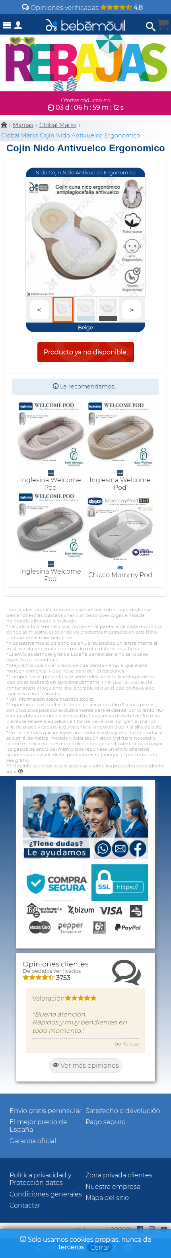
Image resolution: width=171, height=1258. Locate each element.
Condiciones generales (46, 1194)
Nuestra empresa (113, 1186)
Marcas (23, 125)
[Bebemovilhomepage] (85, 24)
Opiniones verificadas (86, 8)
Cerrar (99, 1247)
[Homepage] (4, 125)
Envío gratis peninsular (46, 1111)
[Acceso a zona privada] (18, 27)
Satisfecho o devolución (123, 1111)
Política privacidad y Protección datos (40, 1179)
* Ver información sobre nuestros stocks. (50, 699)
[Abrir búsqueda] (150, 26)
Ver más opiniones (89, 1065)
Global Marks (57, 125)
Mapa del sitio (107, 1198)
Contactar (25, 1205)
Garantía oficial (33, 1141)
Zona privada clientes (119, 1175)
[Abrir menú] (7, 25)
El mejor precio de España (38, 1125)
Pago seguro (106, 1122)
